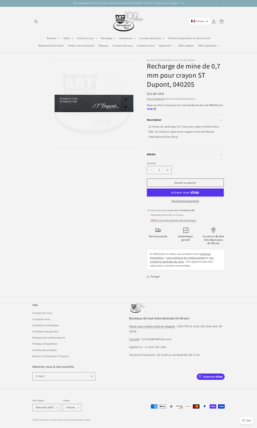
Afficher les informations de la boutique (173, 220)
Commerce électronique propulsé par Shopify (69, 420)
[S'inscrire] (91, 376)
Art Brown (44, 420)
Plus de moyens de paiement (185, 201)
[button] (36, 21)
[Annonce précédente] (33, 3)
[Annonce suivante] (223, 3)
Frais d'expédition (156, 98)
